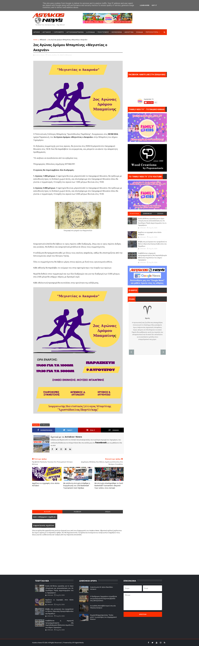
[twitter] (152, 642)
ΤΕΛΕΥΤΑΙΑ (134, 213)
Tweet (69, 430)
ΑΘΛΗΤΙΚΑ (129, 32)
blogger (47, 512)
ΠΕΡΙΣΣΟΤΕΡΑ (152, 32)
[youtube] (156, 642)
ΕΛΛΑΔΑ (139, 32)
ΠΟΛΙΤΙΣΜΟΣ (103, 32)
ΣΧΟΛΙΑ (160, 213)
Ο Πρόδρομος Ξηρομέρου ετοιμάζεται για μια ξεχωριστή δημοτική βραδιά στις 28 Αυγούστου (103, 598)
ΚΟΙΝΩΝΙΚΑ (117, 32)
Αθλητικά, (68, 55)
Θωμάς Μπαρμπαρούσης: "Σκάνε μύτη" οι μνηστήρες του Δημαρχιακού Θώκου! (103, 617)
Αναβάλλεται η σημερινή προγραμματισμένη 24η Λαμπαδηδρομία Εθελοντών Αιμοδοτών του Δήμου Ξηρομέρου (152, 256)
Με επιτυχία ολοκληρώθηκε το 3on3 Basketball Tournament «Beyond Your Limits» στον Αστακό (108, 485)
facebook (77, 512)
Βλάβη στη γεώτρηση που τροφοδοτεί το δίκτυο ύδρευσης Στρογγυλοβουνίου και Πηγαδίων (152, 244)
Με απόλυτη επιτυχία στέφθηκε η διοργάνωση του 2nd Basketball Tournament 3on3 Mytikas (76, 485)
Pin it (92, 430)
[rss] (164, 642)
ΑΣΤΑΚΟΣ (47, 32)
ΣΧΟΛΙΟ (116, 430)
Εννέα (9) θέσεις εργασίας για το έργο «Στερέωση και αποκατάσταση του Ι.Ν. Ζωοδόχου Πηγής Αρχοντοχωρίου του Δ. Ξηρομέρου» (152, 221)
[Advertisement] (78, 502)
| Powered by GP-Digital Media (73, 643)
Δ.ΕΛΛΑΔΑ (90, 32)
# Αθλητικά (45, 425)
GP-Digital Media (124, 643)
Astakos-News (37, 643)
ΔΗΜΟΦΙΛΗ (147, 213)
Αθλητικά (43, 40)
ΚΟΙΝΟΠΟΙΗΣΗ (46, 430)
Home (35, 40)
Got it (154, 5)
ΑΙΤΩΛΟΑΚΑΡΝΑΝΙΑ (75, 32)
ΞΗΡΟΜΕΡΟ (59, 32)
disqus (107, 512)
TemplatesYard (101, 643)
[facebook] (148, 642)
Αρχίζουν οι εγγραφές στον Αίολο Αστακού (46, 484)
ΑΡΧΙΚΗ (37, 32)
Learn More (144, 5)
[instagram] (160, 642)
